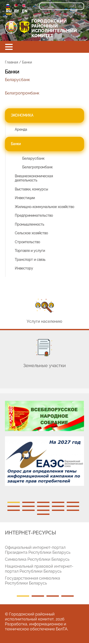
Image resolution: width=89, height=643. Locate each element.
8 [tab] (43, 506)
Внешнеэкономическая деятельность (34, 178)
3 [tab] (43, 502)
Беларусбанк (17, 79)
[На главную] (11, 27)
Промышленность (29, 224)
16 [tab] (43, 514)
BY (16, 11)
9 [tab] (58, 506)
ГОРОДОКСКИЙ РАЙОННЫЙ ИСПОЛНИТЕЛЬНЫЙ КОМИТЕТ (54, 28)
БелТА (61, 629)
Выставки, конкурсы (31, 189)
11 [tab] (13, 510)
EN (24, 11)
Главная (11, 62)
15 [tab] (73, 510)
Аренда (21, 129)
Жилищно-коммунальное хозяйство (44, 207)
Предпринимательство (34, 215)
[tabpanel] (44, 446)
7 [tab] (28, 506)
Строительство (27, 242)
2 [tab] (28, 502)
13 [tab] (43, 510)
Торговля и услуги (30, 251)
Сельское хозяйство (31, 233)
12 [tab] (28, 510)
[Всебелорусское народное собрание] (44, 416)
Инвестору (24, 268)
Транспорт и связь (30, 260)
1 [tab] (13, 502)
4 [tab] (58, 502)
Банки (16, 144)
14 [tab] (58, 510)
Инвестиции (25, 198)
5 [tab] (73, 502)
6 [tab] (13, 506)
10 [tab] (73, 506)
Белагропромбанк (22, 93)
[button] (9, 47)
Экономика (22, 115)
